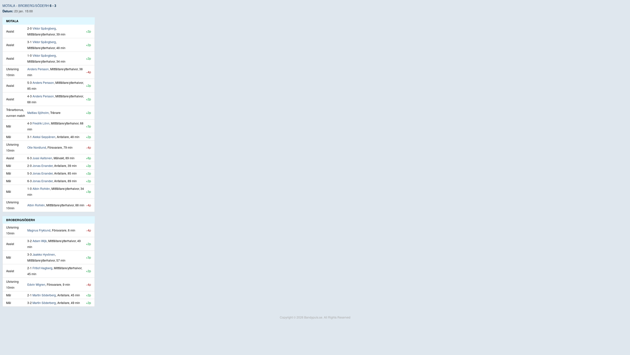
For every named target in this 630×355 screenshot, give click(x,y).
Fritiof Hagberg (42, 268)
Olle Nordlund (36, 147)
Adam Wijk (39, 241)
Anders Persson (38, 69)
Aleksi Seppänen (43, 137)
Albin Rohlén (41, 188)
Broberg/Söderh (33, 5)
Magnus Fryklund (38, 230)
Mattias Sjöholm (38, 112)
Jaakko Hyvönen (43, 254)
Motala (8, 5)
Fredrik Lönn (40, 123)
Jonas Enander (42, 165)
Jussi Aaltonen (42, 158)
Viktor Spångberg (44, 28)
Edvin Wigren (36, 284)
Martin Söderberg (44, 295)
